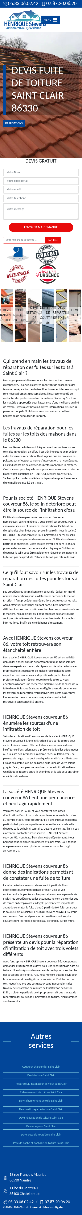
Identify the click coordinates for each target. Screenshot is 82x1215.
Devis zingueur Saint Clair (41, 1126)
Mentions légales (53, 1207)
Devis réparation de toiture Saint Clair (41, 1117)
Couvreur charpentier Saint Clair (41, 1066)
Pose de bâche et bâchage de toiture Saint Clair (41, 1143)
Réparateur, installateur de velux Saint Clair (41, 1084)
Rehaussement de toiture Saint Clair (41, 1092)
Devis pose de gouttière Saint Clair (41, 1134)
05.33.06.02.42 (21, 3)
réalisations (14, 123)
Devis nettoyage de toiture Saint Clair (41, 1109)
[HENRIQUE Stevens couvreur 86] (25, 20)
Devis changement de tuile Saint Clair (41, 1100)
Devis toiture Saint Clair (41, 1075)
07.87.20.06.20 (59, 3)
